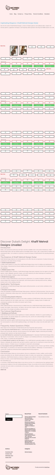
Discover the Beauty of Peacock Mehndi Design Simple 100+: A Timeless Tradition (30, 430)
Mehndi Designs (28, 451)
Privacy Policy (28, 14)
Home (11, 14)
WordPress (46, 467)
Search (7, 413)
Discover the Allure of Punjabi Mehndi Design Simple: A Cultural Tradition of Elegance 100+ (30, 424)
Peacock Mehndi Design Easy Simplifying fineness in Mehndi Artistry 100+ (30, 418)
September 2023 (9, 455)
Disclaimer (47, 14)
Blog (15, 14)
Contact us (20, 14)
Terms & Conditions (38, 14)
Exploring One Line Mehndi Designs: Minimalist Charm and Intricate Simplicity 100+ (30, 442)
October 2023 (8, 453)
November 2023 (9, 451)
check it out (3, 369)
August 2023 (8, 457)
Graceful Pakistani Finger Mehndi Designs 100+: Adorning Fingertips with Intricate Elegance (30, 436)
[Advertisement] (27, 37)
